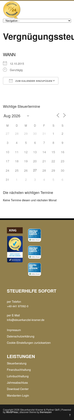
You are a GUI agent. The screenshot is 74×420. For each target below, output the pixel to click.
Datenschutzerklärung (20, 336)
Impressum (14, 330)
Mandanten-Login (18, 395)
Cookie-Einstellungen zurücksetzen (29, 343)
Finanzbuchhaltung (19, 370)
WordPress (12, 412)
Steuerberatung (16, 363)
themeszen (46, 412)
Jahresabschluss (17, 382)
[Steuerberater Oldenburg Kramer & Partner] (12, 17)
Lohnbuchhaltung (18, 376)
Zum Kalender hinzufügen (33, 81)
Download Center (18, 389)
